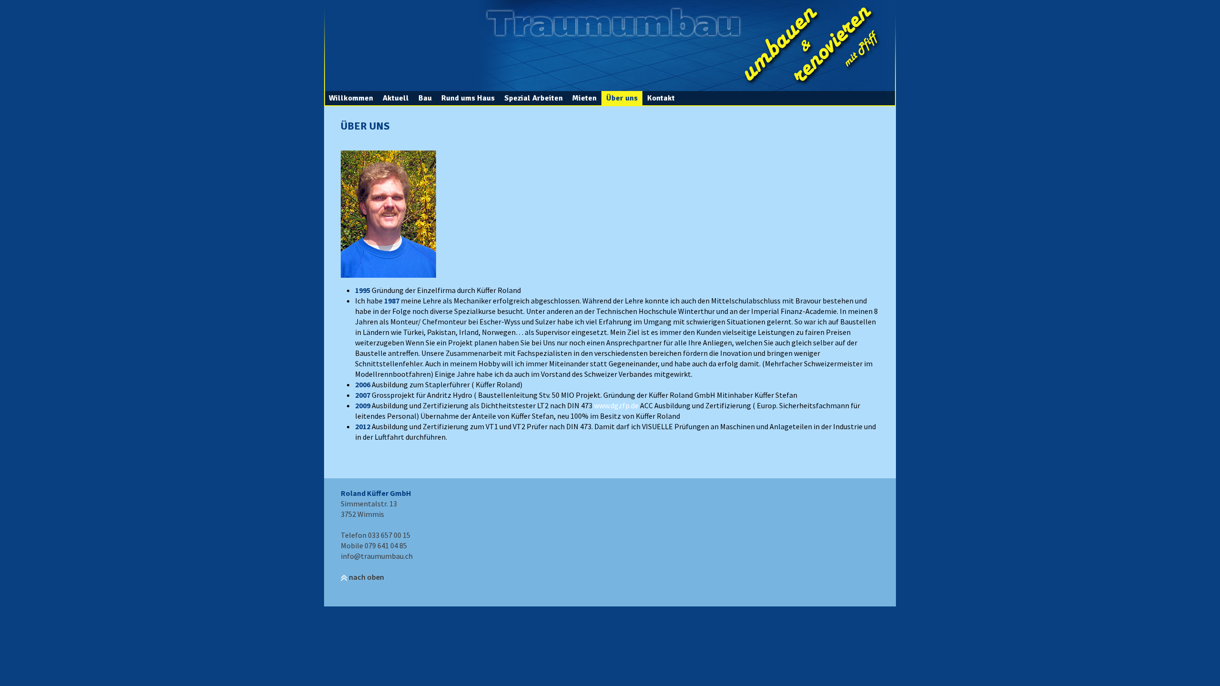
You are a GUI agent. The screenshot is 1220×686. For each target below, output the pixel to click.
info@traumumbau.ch (377, 556)
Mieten (584, 98)
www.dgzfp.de (616, 405)
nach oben (365, 577)
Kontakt (661, 98)
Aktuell (396, 98)
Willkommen (351, 98)
